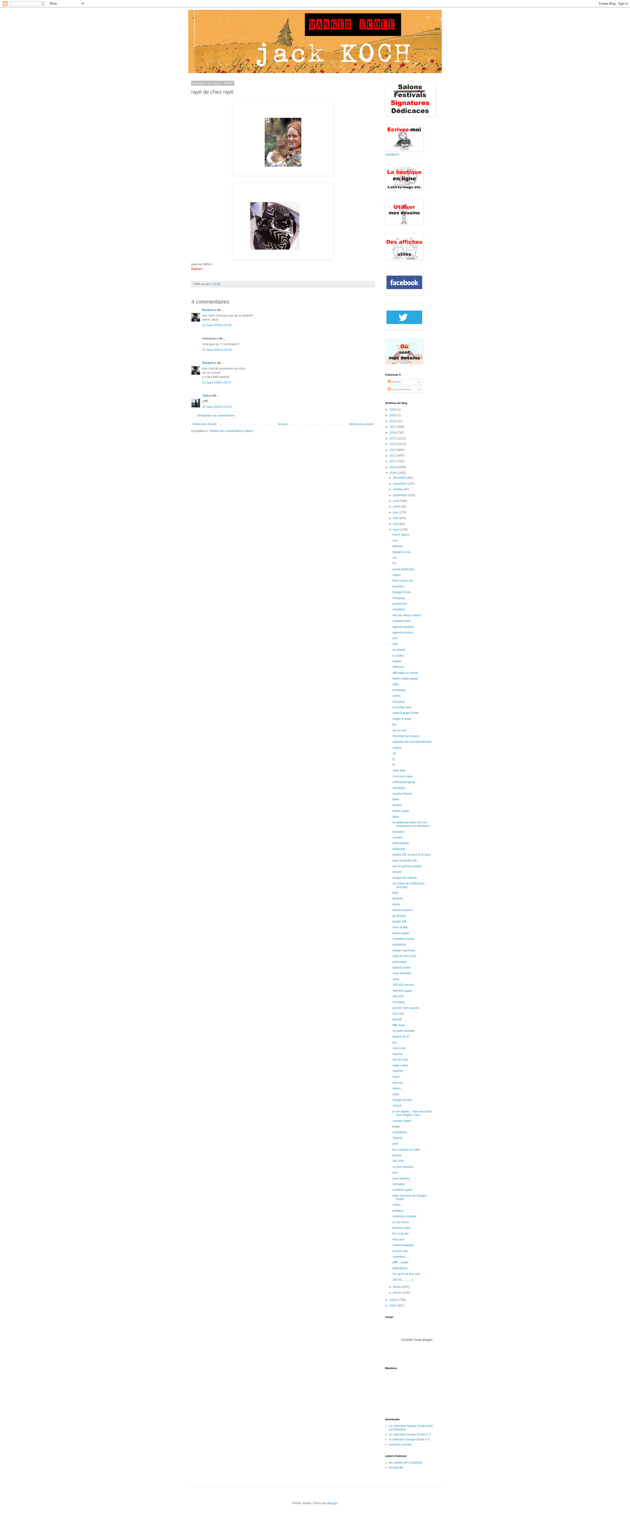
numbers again (403, 1189)
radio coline (400, 1065)
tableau (398, 546)
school (397, 1105)
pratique (398, 1210)
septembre (400, 495)
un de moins (401, 1222)
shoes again (401, 811)
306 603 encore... (404, 985)
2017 (393, 427)
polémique (400, 962)
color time (399, 770)
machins (398, 586)
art (394, 753)
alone (396, 904)
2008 (393, 1300)
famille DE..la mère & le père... (413, 854)
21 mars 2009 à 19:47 (217, 382)
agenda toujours (403, 627)
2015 (393, 438)
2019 (393, 415)
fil (394, 765)
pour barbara (401, 1178)
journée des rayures (406, 1008)
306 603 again (402, 990)
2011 (393, 461)
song (396, 979)
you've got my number (407, 866)
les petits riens (402, 707)
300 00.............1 (403, 1280)
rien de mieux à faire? (407, 615)
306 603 (398, 996)
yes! (395, 638)
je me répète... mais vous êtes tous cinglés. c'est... (412, 1113)
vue (395, 540)
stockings (399, 788)
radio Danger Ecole (406, 713)
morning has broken (406, 736)
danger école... (402, 552)
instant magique (403, 1245)
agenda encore (403, 632)
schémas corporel (404, 1216)
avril (396, 524)
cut (394, 557)
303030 (398, 1138)
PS (394, 563)
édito (396, 1094)
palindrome (400, 1268)
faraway (398, 898)
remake (398, 837)
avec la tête (400, 927)
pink (395, 1143)
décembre (400, 477)
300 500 (398, 1161)
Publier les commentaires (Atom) (231, 431)
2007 (393, 1305)
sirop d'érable (402, 973)
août (396, 501)
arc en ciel (399, 730)
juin (396, 512)
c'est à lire (399, 1048)
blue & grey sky (403, 580)
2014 (393, 444)
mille (396, 684)
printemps (399, 690)
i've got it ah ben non (406, 1274)
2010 (393, 467)
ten (395, 724)
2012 (393, 455)
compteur (399, 609)
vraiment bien (402, 621)
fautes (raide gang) (405, 678)
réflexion (398, 667)
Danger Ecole (402, 592)
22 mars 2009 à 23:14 (217, 407)
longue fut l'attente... (406, 878)
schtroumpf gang (404, 782)
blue (395, 893)
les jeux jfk (396, 1467)
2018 (393, 421)
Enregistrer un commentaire (216, 415)
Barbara (208, 310)
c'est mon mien (402, 776)
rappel (397, 661)
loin (395, 1172)
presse (397, 1155)
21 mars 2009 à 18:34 (217, 350)
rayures (398, 1054)
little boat (399, 1025)
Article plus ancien (361, 424)
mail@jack (392, 154)
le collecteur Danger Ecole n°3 (409, 1439)
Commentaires (401, 389)
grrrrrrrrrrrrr (400, 603)
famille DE (399, 921)
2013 (393, 450)
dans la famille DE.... (406, 860)
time (395, 644)
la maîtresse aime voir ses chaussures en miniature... (412, 824)
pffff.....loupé (401, 1262)
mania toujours (402, 910)
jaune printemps (403, 569)
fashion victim (402, 967)
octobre (398, 489)
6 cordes (398, 655)
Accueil (283, 424)
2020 (393, 409)
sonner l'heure (402, 793)
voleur (397, 1088)
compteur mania (403, 939)
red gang (399, 598)
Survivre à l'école (400, 1444)
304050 (398, 1071)
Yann (205, 395)
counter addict (402, 1121)
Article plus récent (204, 424)
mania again (401, 933)
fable (396, 799)
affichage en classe (405, 673)
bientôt (397, 1019)
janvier (398, 1292)
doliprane (399, 849)
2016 (393, 432)
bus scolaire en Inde (406, 1149)
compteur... (400, 1256)
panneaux (399, 944)
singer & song (402, 719)
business (399, 832)
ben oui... (399, 1082)
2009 (393, 473)
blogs (396, 1126)
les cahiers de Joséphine (405, 1462)
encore (397, 872)
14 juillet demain (404, 1031)
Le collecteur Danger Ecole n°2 (410, 1434)
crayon (397, 747)
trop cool (398, 1013)
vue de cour (400, 1059)
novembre (400, 483)
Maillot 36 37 (401, 1036)
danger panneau (404, 950)
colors (397, 575)
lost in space (401, 534)
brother (397, 805)
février (397, 1287)
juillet (397, 506)
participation (401, 843)
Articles (396, 382)
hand (396, 1077)
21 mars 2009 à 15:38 (217, 325)
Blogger (332, 1503)
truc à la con (401, 1233)
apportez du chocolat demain (412, 741)
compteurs (400, 1132)
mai (396, 518)
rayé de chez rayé (404, 956)
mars (396, 529)
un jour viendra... (404, 1167)
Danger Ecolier (403, 1100)
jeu (395, 1042)
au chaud (399, 649)
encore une (400, 1251)
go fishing (399, 916)
